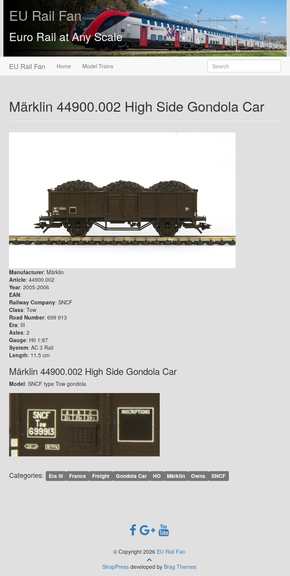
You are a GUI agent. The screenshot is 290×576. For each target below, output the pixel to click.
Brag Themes (180, 566)
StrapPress (115, 566)
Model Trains (97, 66)
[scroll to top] (149, 559)
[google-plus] (149, 529)
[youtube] (164, 529)
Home (64, 66)
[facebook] (135, 529)
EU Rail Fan (45, 15)
